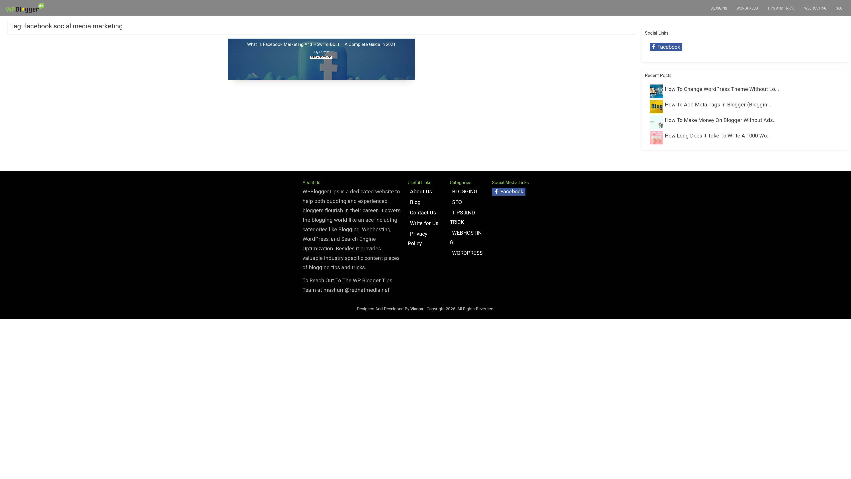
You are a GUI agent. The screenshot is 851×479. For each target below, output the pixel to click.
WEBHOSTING (815, 8)
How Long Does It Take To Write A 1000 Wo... (718, 136)
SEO (839, 8)
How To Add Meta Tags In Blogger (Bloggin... (718, 105)
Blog (415, 202)
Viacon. (417, 308)
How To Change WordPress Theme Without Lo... (722, 89)
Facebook (668, 47)
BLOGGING (718, 8)
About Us (421, 191)
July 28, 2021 (321, 52)
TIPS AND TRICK (781, 8)
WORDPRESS (747, 8)
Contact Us (423, 213)
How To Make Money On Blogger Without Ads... (721, 120)
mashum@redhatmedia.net (356, 290)
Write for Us (424, 223)
